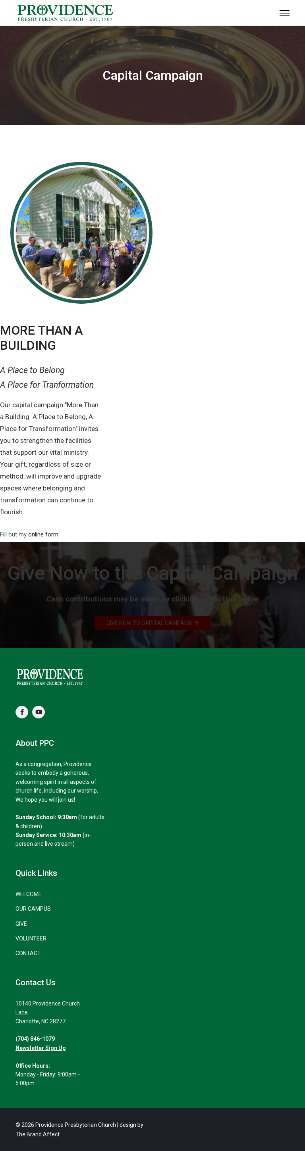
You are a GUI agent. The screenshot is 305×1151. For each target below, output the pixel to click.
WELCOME (28, 894)
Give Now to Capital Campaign (150, 623)
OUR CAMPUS (33, 909)
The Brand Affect (37, 1134)
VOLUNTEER (30, 938)
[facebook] (21, 712)
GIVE (21, 924)
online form (43, 534)
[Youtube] (38, 712)
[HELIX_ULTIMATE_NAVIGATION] (285, 13)
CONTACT (28, 953)
